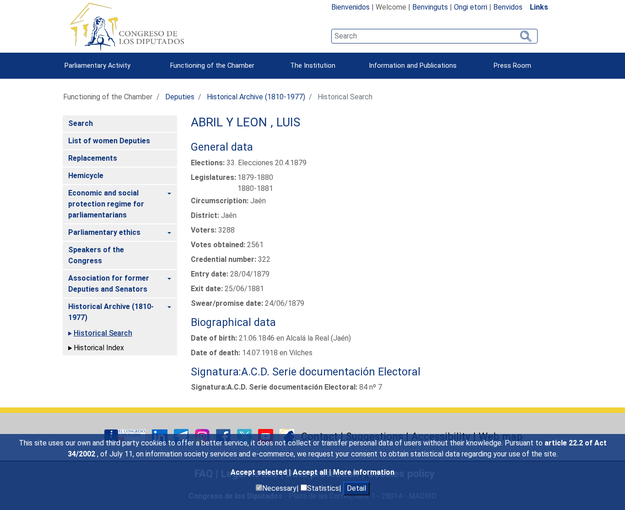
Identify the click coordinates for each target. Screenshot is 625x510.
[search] (434, 36)
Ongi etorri (470, 7)
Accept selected (260, 472)
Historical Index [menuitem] (99, 347)
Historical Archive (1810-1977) (256, 96)
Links (539, 7)
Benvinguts (430, 7)
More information (363, 472)
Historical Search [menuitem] (103, 333)
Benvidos (508, 7)
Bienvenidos (350, 7)
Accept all (311, 472)
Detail (356, 488)
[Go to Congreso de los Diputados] (127, 26)
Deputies (179, 96)
